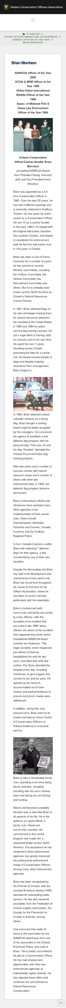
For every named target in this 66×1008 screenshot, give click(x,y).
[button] (33, 20)
